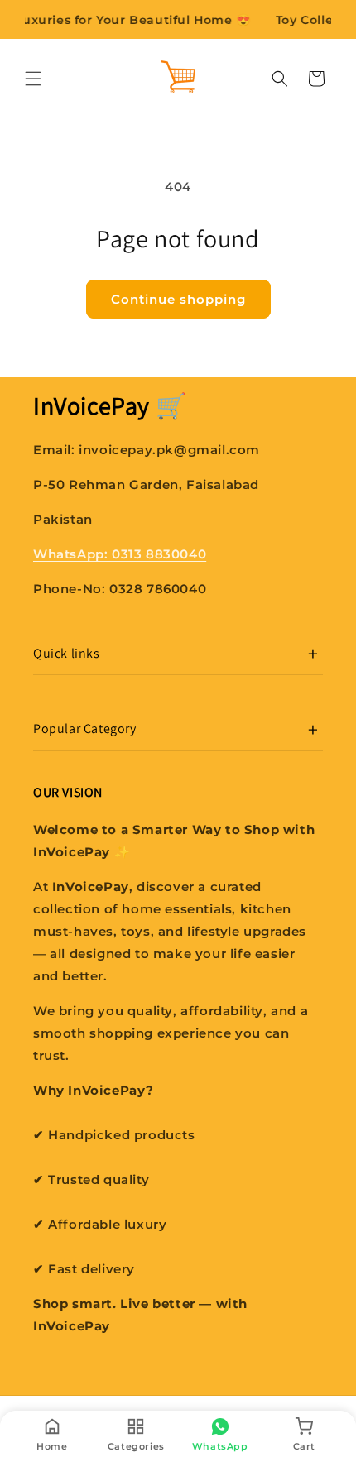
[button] (33, 78)
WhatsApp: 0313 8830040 (119, 554)
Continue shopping (178, 299)
